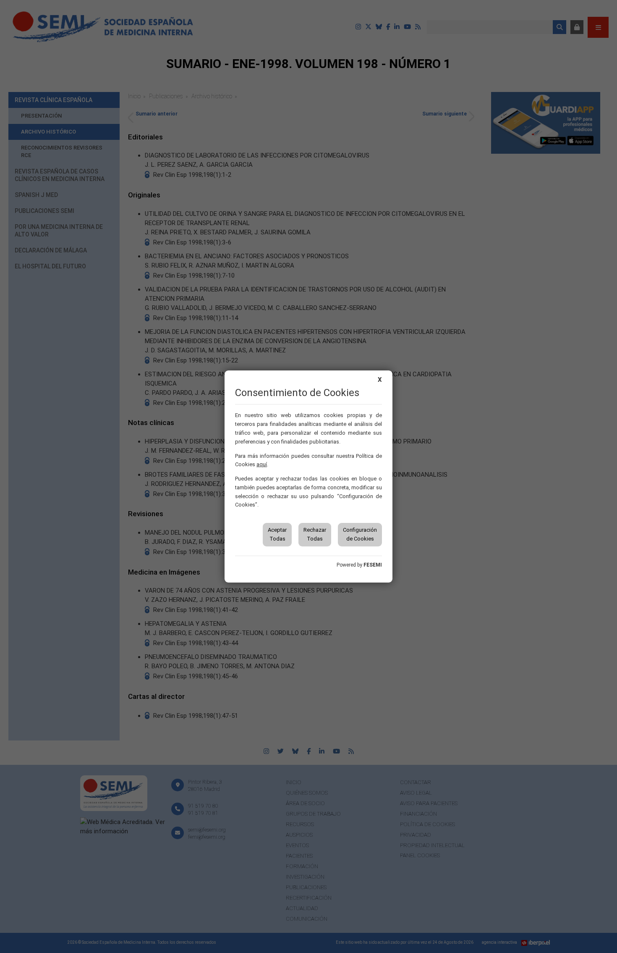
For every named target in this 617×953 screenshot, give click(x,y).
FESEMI (372, 565)
